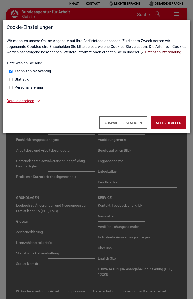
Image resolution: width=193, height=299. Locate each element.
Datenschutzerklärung (163, 52)
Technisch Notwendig (33, 71)
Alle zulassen (169, 123)
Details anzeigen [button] (20, 101)
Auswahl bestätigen (123, 123)
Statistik (22, 79)
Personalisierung (29, 87)
